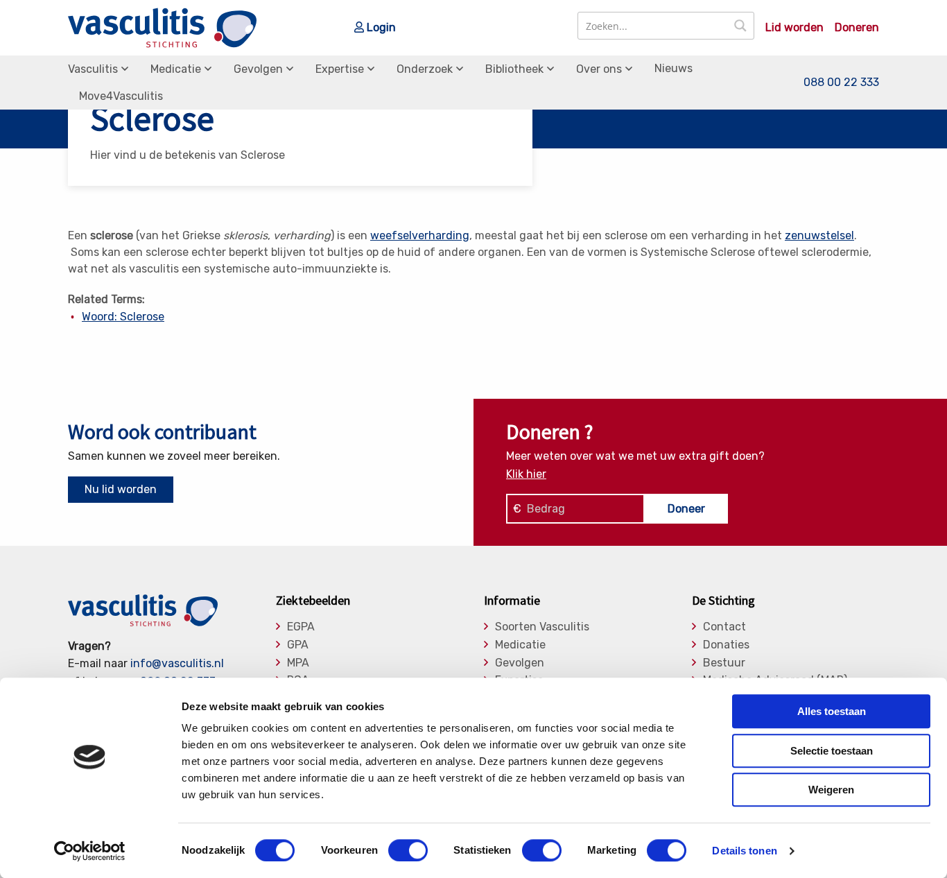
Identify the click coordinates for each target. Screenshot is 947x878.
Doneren (857, 27)
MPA (298, 663)
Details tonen (744, 851)
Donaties (726, 645)
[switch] (408, 850)
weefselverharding (419, 235)
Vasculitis (93, 69)
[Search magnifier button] (740, 25)
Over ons (599, 69)
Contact (724, 626)
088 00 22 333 (841, 82)
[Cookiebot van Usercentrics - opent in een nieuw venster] (89, 851)
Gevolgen (258, 69)
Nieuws (673, 68)
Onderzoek (425, 69)
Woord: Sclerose (123, 316)
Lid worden (794, 27)
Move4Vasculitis (121, 96)
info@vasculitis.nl (177, 663)
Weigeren (831, 789)
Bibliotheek (514, 69)
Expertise (339, 69)
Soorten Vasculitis (542, 626)
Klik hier (526, 474)
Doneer (686, 508)
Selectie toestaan (831, 751)
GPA (298, 645)
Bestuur (724, 663)
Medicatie (175, 69)
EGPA (301, 626)
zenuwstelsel (819, 235)
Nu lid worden (121, 489)
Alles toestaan (831, 711)
